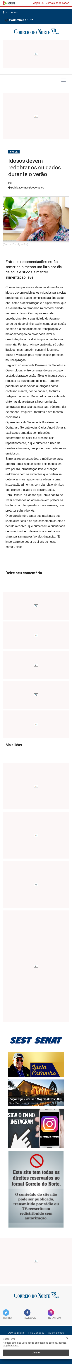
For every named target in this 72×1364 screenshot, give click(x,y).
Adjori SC (38, 2)
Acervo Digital (16, 1332)
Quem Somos (56, 1332)
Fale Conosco (36, 1332)
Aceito (36, 1352)
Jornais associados (57, 2)
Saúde (14, 151)
